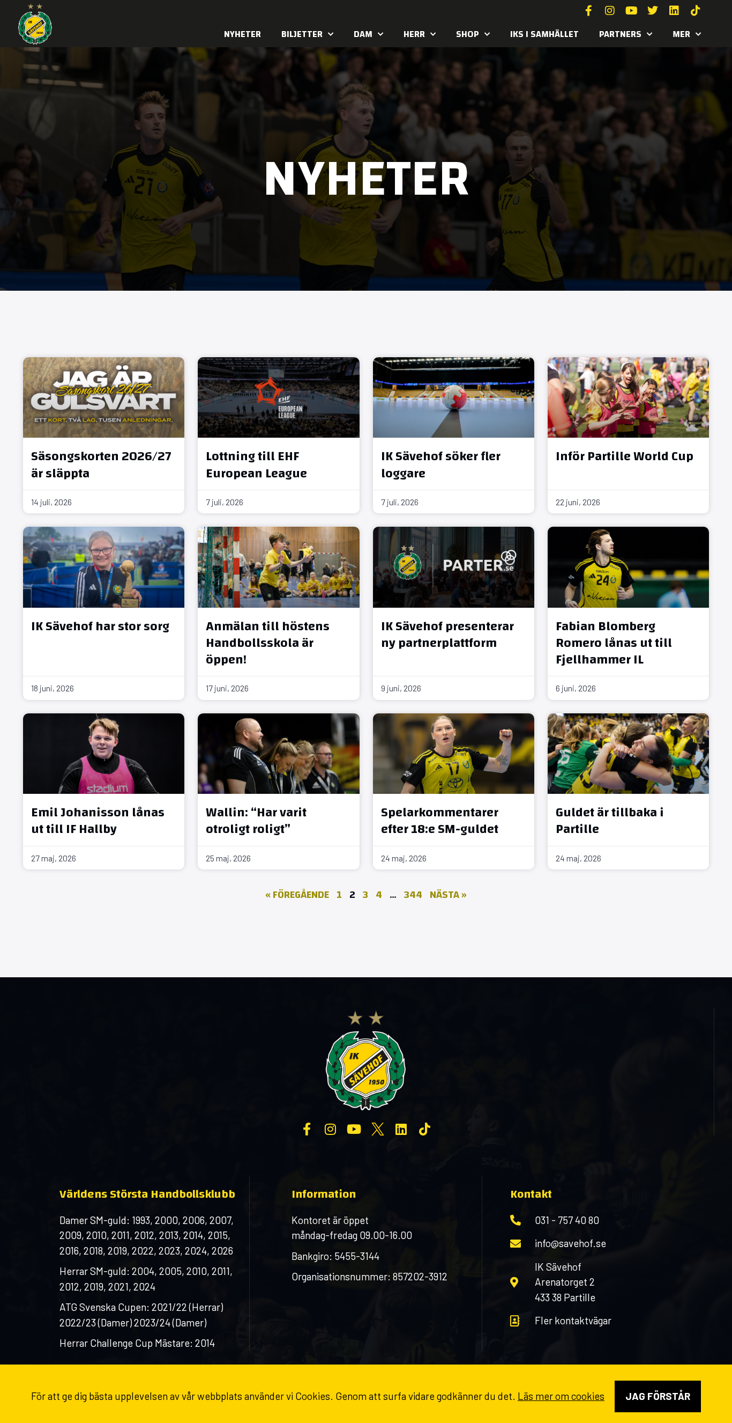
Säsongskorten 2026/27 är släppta (101, 465)
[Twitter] (652, 10)
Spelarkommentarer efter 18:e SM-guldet (439, 821)
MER (681, 34)
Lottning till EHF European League (256, 465)
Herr (414, 34)
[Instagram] (610, 10)
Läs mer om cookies (561, 1396)
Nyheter (242, 34)
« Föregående (297, 895)
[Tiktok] (695, 10)
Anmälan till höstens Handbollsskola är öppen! (268, 643)
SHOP (467, 34)
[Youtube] (631, 10)
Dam (363, 34)
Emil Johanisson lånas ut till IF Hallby (98, 821)
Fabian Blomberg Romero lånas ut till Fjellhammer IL (614, 643)
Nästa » (448, 895)
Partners (620, 34)
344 (413, 895)
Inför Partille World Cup (624, 456)
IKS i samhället (544, 34)
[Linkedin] (674, 10)
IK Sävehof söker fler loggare (441, 465)
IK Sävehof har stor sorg (100, 626)
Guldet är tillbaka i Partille (610, 821)
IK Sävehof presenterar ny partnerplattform (447, 635)
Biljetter (302, 34)
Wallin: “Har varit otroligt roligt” (256, 821)
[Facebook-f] (588, 10)
